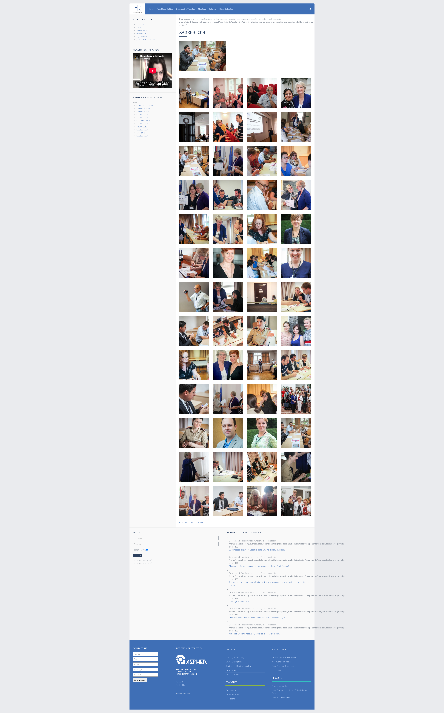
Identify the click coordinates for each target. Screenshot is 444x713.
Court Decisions (232, 674)
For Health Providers (234, 694)
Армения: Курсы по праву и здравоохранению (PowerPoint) (254, 634)
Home (151, 9)
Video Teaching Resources (283, 666)
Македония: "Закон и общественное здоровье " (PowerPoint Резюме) (259, 566)
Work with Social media (281, 661)
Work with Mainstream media (284, 657)
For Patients (230, 699)
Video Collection (226, 9)
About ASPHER (182, 682)
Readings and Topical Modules (238, 666)
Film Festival (277, 670)
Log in (137, 555)
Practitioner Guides (165, 9)
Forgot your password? (142, 560)
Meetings (202, 9)
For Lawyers (230, 690)
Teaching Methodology (234, 657)
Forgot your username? (142, 563)
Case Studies (230, 670)
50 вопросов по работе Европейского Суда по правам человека (257, 550)
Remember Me (139, 550)
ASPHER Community (184, 685)
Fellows (212, 9)
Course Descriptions (233, 661)
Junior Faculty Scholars (281, 697)
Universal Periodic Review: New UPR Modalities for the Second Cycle (257, 617)
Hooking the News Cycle (239, 601)
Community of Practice (185, 9)
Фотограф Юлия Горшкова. (191, 522)
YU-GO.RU (187, 693)
